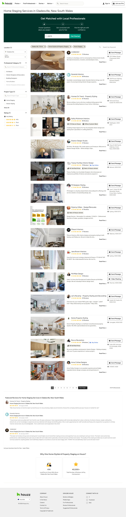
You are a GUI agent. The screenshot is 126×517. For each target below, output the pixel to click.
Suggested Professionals (70, 508)
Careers (42, 502)
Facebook (92, 500)
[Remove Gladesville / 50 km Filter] (45, 46)
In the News (43, 500)
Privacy (47, 508)
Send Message (116, 52)
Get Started (75, 36)
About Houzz (44, 497)
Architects (9, 71)
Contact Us (43, 505)
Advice (49, 3)
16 (76, 388)
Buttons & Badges (68, 497)
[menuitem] (18, 3)
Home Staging (10, 100)
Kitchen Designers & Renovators (15, 85)
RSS (90, 503)
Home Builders (10, 81)
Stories (41, 3)
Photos (17, 3)
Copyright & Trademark (46, 511)
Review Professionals (69, 505)
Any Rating (9, 116)
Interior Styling (10, 103)
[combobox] (70, 3)
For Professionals (68, 502)
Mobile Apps (66, 500)
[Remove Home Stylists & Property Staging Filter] (70, 46)
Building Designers (11, 78)
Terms (42, 508)
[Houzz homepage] (7, 3)
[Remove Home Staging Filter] (84, 46)
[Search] (58, 3)
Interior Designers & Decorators (15, 75)
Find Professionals (29, 3)
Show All (6, 107)
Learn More (26, 448)
